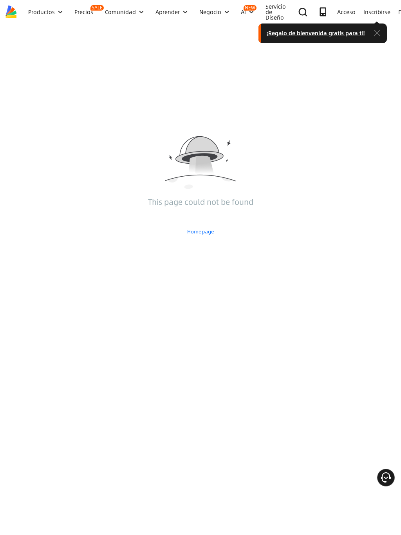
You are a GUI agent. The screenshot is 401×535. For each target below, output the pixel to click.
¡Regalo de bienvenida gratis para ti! (315, 33)
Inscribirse (376, 11)
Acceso (346, 11)
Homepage (200, 231)
